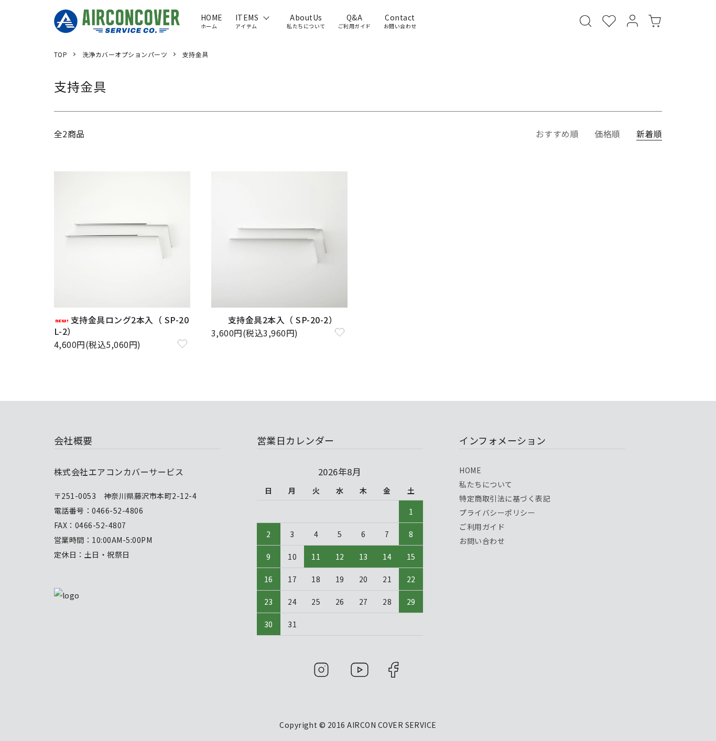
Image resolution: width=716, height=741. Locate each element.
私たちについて (485, 484)
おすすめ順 (557, 133)
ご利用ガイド (482, 526)
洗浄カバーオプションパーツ (124, 54)
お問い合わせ (482, 541)
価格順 (607, 133)
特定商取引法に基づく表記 (504, 498)
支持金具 (195, 54)
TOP (60, 54)
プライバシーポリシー (497, 512)
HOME (470, 470)
